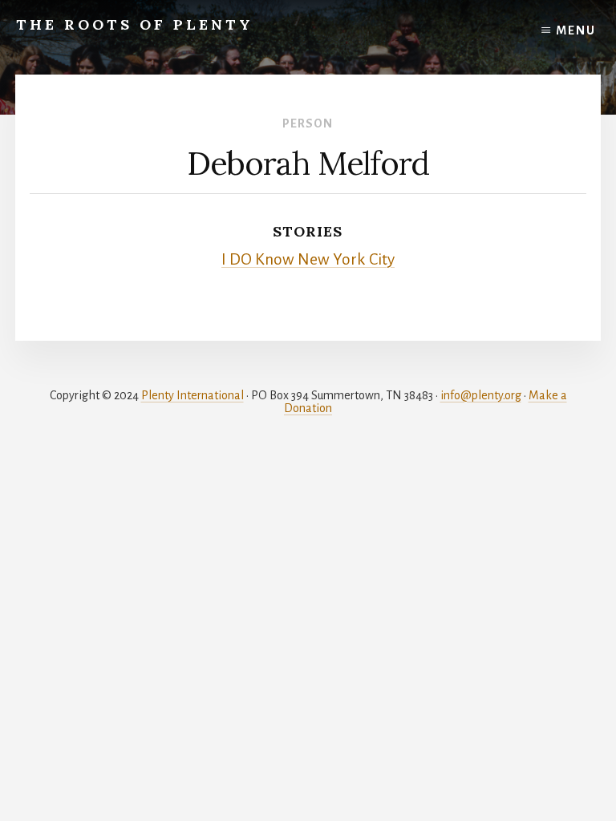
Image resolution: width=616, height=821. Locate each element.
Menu (576, 30)
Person (307, 123)
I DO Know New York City (308, 259)
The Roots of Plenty (134, 24)
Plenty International (192, 395)
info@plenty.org (480, 395)
